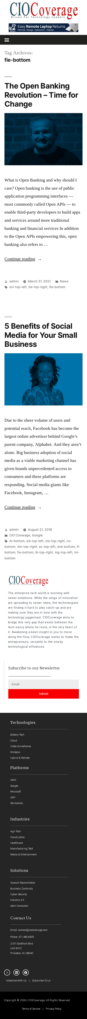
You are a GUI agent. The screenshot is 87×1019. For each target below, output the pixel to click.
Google (37, 535)
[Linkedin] (16, 972)
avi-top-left (18, 287)
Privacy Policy (53, 1008)
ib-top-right (44, 552)
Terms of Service (31, 1008)
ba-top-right (38, 287)
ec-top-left (47, 547)
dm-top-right (27, 547)
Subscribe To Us (41, 980)
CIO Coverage (19, 535)
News (64, 281)
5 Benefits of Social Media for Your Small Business (40, 335)
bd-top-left (35, 541)
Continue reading (23, 259)
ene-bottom (66, 547)
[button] (7, 40)
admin (14, 281)
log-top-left (63, 552)
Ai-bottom (17, 541)
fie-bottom (57, 287)
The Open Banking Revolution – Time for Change (41, 94)
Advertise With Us (16, 980)
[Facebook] (26, 972)
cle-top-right (55, 541)
